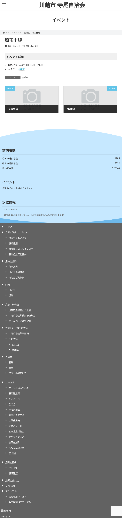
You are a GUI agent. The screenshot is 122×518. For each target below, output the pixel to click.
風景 (11, 367)
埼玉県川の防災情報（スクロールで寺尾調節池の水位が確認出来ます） (34, 215)
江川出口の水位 (10, 209)
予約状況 (13, 338)
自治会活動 (11, 261)
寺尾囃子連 (14, 393)
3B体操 (12, 453)
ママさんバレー (16, 431)
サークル (9, 382)
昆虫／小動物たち (18, 373)
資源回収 (13, 473)
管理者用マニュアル (19, 496)
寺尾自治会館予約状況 (16, 328)
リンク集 (13, 468)
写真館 (8, 356)
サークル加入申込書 (19, 387)
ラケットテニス (16, 436)
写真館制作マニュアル (20, 502)
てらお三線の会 (16, 447)
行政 (11, 295)
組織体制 (13, 243)
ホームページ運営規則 (20, 321)
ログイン (5, 516)
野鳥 (11, 362)
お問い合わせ (12, 480)
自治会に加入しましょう (21, 248)
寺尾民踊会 (14, 409)
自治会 (12, 290)
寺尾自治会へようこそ (16, 232)
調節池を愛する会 (18, 415)
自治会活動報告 (16, 277)
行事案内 (13, 266)
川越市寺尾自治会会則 (20, 310)
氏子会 (12, 404)
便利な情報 (11, 462)
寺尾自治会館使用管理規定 (22, 315)
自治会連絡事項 (16, 272)
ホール (15, 344)
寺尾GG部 (14, 442)
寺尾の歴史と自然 (18, 254)
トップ (8, 226)
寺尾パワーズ (15, 426)
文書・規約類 (12, 304)
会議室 (21, 69)
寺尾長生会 (14, 420)
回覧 (7, 284)
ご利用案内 (11, 485)
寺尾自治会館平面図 (19, 333)
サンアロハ (14, 398)
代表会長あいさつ (18, 237)
